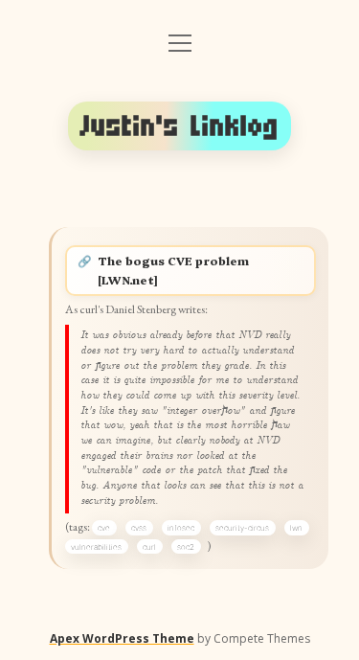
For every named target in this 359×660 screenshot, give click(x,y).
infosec (181, 528)
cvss (138, 528)
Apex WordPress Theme (122, 638)
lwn (296, 528)
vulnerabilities (96, 547)
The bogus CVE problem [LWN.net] (173, 270)
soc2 (185, 547)
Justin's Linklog (180, 126)
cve (104, 528)
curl (149, 547)
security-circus (242, 528)
